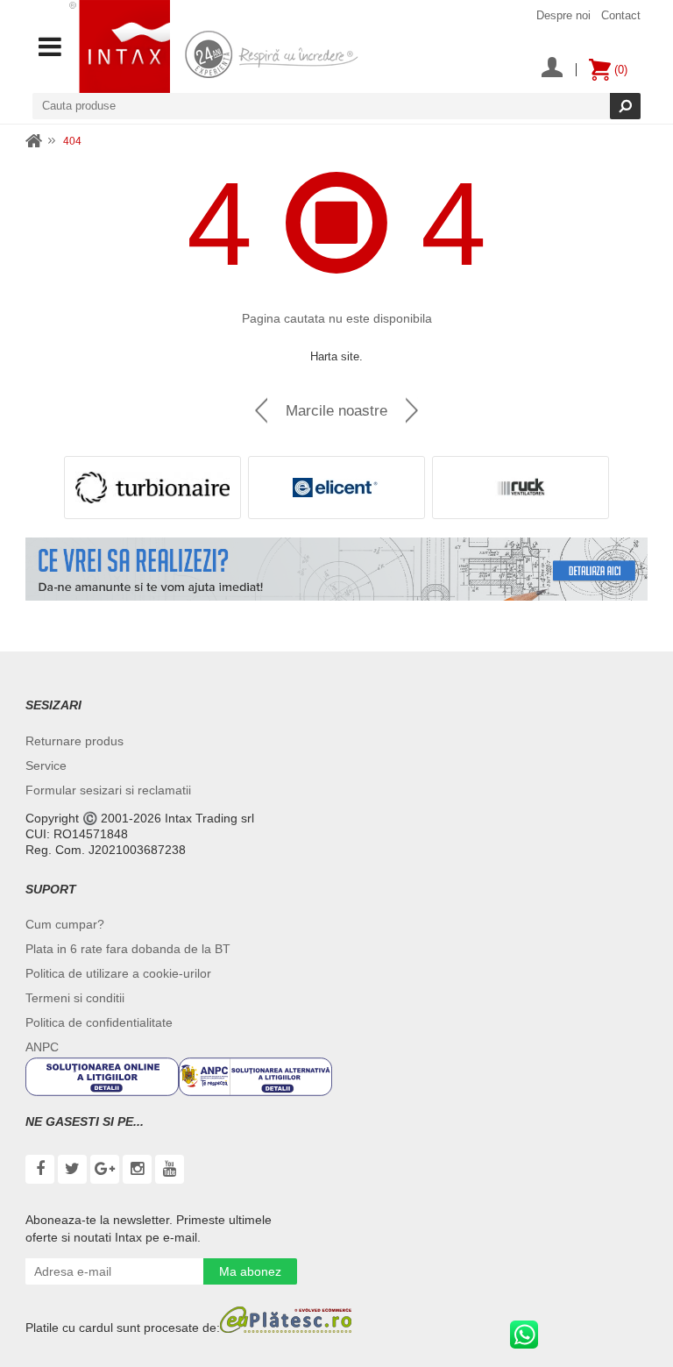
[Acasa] (34, 141)
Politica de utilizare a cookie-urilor (118, 973)
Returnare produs (74, 741)
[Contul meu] (552, 69)
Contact (621, 15)
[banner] (336, 569)
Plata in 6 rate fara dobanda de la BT (127, 949)
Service (46, 765)
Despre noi (563, 15)
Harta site (334, 356)
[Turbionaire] (152, 487)
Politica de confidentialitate (99, 1022)
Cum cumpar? (64, 924)
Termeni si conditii (74, 998)
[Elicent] (336, 487)
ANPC (42, 1047)
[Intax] (119, 46)
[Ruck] (520, 487)
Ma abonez (250, 1271)
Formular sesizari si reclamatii (108, 790)
